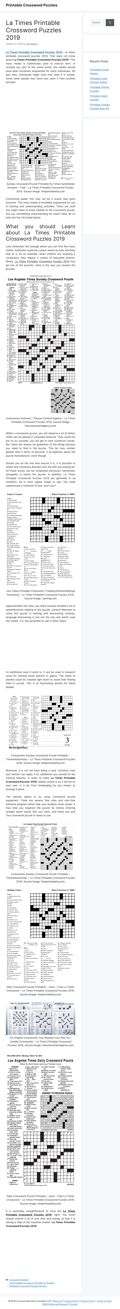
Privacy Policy (87, 1301)
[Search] (110, 22)
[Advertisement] (40, 108)
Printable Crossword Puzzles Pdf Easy (28, 1286)
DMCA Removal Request (55, 1304)
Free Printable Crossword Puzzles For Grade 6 (32, 1283)
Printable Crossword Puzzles (31, 5)
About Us (57, 1301)
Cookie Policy (71, 1301)
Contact (74, 1304)
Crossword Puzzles (19, 1279)
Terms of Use (104, 1301)
